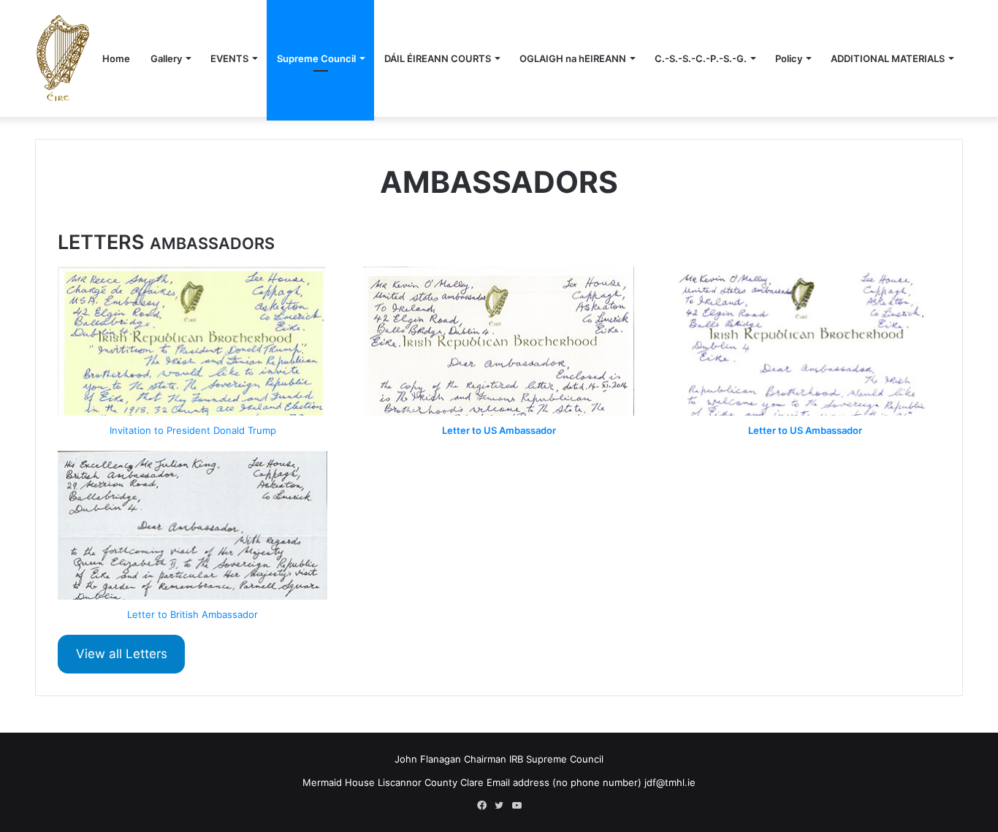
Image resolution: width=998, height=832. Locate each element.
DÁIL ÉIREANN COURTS (437, 58)
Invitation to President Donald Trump (193, 430)
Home (116, 58)
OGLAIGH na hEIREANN (572, 58)
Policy (788, 58)
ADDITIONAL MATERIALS (888, 58)
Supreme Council (316, 58)
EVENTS (229, 58)
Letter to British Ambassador (192, 614)
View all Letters (121, 653)
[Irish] (63, 58)
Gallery (166, 58)
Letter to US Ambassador (499, 430)
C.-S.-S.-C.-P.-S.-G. (701, 58)
